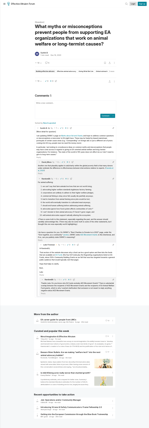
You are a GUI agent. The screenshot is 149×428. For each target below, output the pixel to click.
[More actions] (114, 63)
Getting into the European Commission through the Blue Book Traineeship (74, 414)
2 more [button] (111, 71)
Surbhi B (44, 53)
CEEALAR (44, 402)
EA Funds (58, 255)
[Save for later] (105, 63)
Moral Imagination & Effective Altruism (58, 336)
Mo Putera (70, 322)
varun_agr (62, 322)
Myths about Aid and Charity (72, 136)
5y (52, 128)
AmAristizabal (52, 322)
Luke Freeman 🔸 (50, 245)
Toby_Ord (44, 339)
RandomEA (46, 179)
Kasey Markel (45, 375)
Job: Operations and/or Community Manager (61, 400)
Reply (38, 157)
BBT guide (44, 417)
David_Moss (47, 162)
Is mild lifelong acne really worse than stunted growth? (65, 373)
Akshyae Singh (46, 409)
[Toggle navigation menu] (4, 4)
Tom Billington (53, 358)
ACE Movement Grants (88, 235)
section (66, 235)
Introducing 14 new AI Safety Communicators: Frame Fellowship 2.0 (71, 407)
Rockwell (44, 358)
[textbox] (75, 107)
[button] (37, 128)
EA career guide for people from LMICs (58, 319)
